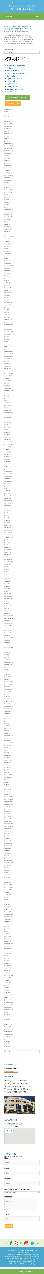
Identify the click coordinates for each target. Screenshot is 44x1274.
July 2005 (6, 395)
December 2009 (8, 324)
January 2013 (7, 261)
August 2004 (7, 422)
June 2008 (7, 363)
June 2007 (7, 385)
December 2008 (8, 351)
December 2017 (8, 165)
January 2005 (7, 410)
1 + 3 (7, 1214)
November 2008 (8, 354)
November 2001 (8, 503)
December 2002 (8, 471)
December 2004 (8, 412)
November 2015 (8, 192)
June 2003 (7, 456)
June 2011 (7, 297)
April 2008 (7, 366)
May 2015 (6, 199)
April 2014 (7, 224)
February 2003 (8, 466)
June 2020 (7, 128)
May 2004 (6, 429)
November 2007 (8, 373)
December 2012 (8, 263)
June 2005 (7, 398)
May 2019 (6, 136)
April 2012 (7, 283)
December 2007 (8, 371)
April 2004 (7, 432)
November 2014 (8, 212)
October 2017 (8, 168)
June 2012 (7, 278)
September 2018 (8, 150)
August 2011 (7, 295)
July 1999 (6, 566)
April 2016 (7, 187)
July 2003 (6, 454)
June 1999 (7, 569)
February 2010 (8, 319)
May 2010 (6, 312)
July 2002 (6, 483)
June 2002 (7, 486)
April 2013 (7, 253)
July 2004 (6, 425)
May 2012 (6, 280)
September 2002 (8, 478)
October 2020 (8, 126)
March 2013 (7, 256)
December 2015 (8, 190)
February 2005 (8, 407)
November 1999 (8, 557)
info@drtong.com (11, 1071)
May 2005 (6, 400)
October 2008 (8, 356)
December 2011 (8, 292)
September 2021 (8, 109)
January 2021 (7, 121)
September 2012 (8, 270)
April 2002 (7, 491)
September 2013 (8, 241)
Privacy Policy (31, 1264)
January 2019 (7, 141)
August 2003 (7, 451)
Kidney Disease (13, 86)
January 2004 (7, 439)
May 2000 (6, 544)
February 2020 (8, 133)
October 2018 (8, 148)
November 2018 (8, 146)
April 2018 (7, 155)
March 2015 (7, 204)
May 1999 (6, 571)
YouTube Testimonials (22, 31)
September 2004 (8, 420)
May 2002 (6, 488)
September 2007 (8, 378)
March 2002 (7, 493)
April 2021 (7, 114)
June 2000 (7, 542)
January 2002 (7, 498)
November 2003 (8, 444)
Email (7, 1168)
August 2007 (7, 380)
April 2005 (7, 403)
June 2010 (7, 309)
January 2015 (7, 207)
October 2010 (8, 302)
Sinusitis (10, 92)
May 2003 (6, 459)
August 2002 (7, 481)
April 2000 (7, 547)
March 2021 (7, 116)
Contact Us (13, 103)
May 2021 (6, 111)
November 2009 (8, 327)
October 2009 (8, 329)
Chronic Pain (12, 76)
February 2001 (8, 525)
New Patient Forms (17, 97)
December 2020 (8, 124)
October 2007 (8, 376)
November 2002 (8, 473)
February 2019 (8, 138)
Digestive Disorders (14, 78)
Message (8, 1197)
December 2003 (8, 442)
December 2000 (8, 530)
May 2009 (6, 341)
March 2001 (7, 522)
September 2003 (8, 449)
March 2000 (7, 549)
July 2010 (6, 307)
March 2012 (7, 285)
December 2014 (8, 209)
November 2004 (8, 415)
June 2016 (7, 182)
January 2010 (7, 322)
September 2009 (8, 332)
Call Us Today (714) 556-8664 (23, 1271)
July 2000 (6, 540)
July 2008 (6, 361)
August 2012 (7, 273)
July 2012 (6, 275)
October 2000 (8, 535)
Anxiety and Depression (16, 65)
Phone (7, 1179)
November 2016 (8, 175)
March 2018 (7, 158)
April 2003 (7, 461)
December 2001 (8, 500)
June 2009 (7, 339)
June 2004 (7, 427)
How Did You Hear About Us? (17, 1189)
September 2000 (8, 537)
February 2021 (8, 119)
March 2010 (7, 317)
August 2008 (7, 358)
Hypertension (12, 84)
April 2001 (7, 520)
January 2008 (7, 368)
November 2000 (8, 532)
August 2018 (7, 153)
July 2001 (6, 513)
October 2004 (8, 417)
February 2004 (8, 437)
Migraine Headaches (15, 89)
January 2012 (7, 290)
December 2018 (8, 143)
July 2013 (6, 246)
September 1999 (8, 562)
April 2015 (7, 202)
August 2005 (7, 393)
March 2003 (7, 464)
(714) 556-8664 (24, 9)
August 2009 (7, 334)
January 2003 (7, 469)
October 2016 (8, 177)
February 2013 (8, 258)
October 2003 (8, 447)
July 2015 (6, 195)
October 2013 (8, 239)
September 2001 (8, 508)
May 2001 (6, 518)
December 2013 (8, 234)
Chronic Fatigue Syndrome (17, 73)
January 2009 (7, 349)
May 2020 (6, 131)
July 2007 (6, 383)
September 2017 (8, 170)
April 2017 (7, 172)
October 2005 (8, 388)
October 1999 (8, 559)
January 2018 (7, 163)
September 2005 (8, 390)
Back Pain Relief (13, 70)
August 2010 (7, 305)
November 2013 (8, 236)
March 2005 (7, 405)
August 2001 (7, 510)
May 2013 (6, 251)
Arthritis (10, 68)
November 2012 (8, 266)
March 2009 (7, 344)
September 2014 (8, 217)
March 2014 (7, 226)
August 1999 (7, 564)
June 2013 (7, 248)
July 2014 (6, 221)
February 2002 (8, 496)
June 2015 (7, 197)
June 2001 (7, 515)
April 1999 (7, 574)
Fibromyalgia (12, 81)
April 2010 (7, 314)
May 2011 (6, 300)
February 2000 (8, 552)
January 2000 (7, 554)
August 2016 (7, 180)
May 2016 (6, 185)
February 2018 (8, 160)
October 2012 (8, 268)
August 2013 (7, 243)
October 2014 (8, 214)
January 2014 (7, 231)
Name (7, 1158)
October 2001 (8, 505)
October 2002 (8, 476)
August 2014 (7, 219)
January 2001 (7, 527)
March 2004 (7, 434)
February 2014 (8, 229)
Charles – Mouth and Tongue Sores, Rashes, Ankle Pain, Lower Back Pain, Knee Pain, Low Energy (18, 28)
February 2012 (8, 288)
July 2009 (6, 336)
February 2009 (8, 346)
